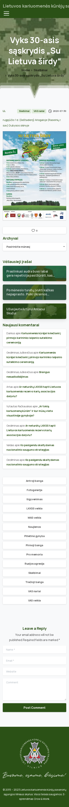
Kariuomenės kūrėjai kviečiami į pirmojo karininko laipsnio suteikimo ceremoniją (33, 337)
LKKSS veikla (34, 508)
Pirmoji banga (34, 545)
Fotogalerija (34, 490)
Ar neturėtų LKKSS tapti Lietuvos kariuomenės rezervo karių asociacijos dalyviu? (33, 391)
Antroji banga (34, 481)
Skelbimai (40, 70)
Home (26, 70)
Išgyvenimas (34, 499)
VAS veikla (34, 600)
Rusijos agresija (34, 563)
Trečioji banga (34, 582)
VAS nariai (34, 591)
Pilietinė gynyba (34, 536)
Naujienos (34, 527)
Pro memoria (34, 554)
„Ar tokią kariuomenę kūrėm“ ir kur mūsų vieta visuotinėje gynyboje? (29, 411)
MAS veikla (34, 517)
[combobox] (34, 247)
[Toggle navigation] (6, 13)
